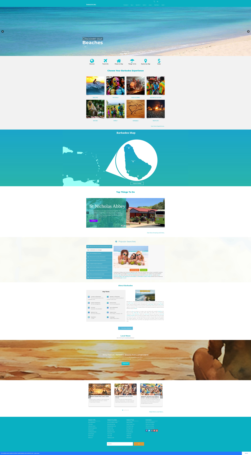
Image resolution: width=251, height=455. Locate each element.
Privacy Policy (139, 447)
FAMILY (115, 120)
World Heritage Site (92, 427)
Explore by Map (145, 64)
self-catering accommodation (129, 276)
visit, (132, 311)
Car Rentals (128, 433)
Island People (91, 433)
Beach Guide (110, 427)
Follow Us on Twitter (150, 424)
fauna (138, 314)
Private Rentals (129, 431)
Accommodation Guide (112, 422)
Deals (159, 64)
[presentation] (89, 397)
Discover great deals (132, 273)
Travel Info (105, 64)
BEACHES (95, 97)
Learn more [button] (36, 453)
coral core (147, 314)
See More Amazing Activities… (156, 233)
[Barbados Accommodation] (119, 61)
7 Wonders (90, 424)
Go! (85, 47)
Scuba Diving (150, 304)
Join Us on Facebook (150, 422)
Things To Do (132, 64)
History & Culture (91, 426)
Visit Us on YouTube (150, 426)
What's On (90, 437)
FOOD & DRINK (135, 97)
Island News (128, 437)
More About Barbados (126, 328)
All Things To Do (129, 427)
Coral (160, 303)
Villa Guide (109, 435)
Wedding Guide (110, 437)
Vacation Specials (134, 269)
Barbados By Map (111, 424)
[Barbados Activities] (132, 61)
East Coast (160, 304)
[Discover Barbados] (92, 61)
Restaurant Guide (111, 431)
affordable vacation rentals (144, 276)
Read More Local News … (156, 412)
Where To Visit (129, 429)
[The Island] (105, 61)
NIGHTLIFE (156, 120)
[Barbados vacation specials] (159, 61)
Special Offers (129, 422)
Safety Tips (128, 435)
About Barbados (91, 422)
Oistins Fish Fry (148, 275)
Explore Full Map (137, 183)
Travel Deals (143, 269)
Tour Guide (109, 433)
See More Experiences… (158, 126)
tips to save (123, 277)
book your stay (117, 275)
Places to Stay (119, 64)
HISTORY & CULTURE (155, 97)
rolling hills (136, 312)
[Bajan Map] (145, 61)
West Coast (130, 303)
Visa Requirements (92, 431)
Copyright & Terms (132, 447)
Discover (92, 64)
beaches (160, 311)
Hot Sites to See (129, 426)
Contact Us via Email (150, 427)
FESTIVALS (115, 97)
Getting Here (91, 429)
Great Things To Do (130, 424)
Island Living (90, 435)
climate (135, 308)
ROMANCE (135, 121)
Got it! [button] (246, 453)
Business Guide (110, 429)
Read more (125, 363)
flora (134, 314)
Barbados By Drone (111, 426)
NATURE (95, 120)
